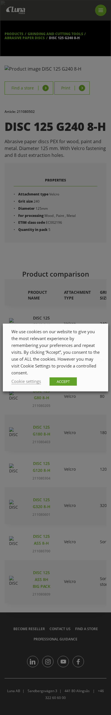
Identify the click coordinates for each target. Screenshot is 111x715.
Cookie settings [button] (26, 381)
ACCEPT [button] (63, 381)
